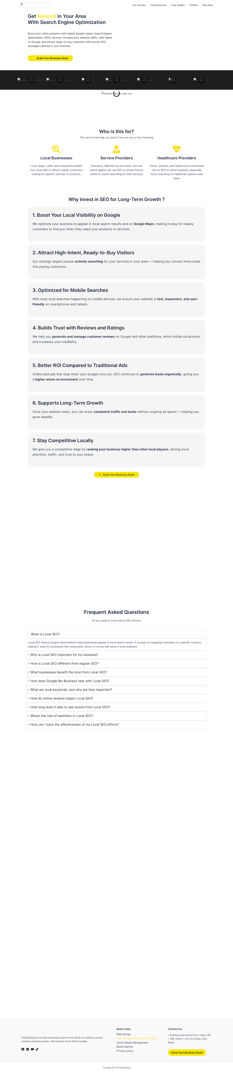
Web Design (123, 1034)
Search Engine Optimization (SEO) (137, 1038)
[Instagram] (27, 1049)
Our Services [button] (139, 5)
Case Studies (178, 5)
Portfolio (193, 5)
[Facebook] (22, 1049)
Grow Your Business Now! (187, 1052)
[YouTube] (32, 1049)
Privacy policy (124, 1050)
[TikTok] (37, 1049)
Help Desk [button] (207, 5)
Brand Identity (124, 1046)
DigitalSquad (124, 1067)
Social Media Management (132, 1042)
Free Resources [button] (158, 5)
